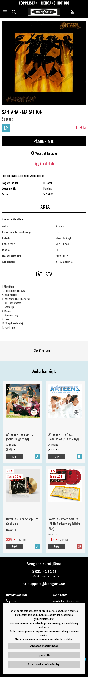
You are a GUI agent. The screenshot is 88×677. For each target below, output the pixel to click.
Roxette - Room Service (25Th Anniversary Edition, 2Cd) (64, 524)
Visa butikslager (46, 153)
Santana (7, 119)
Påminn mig (44, 141)
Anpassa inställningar (44, 645)
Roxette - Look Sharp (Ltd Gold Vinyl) (22, 521)
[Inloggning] (72, 12)
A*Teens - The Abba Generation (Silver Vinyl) (63, 436)
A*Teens (11, 444)
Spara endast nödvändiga (44, 664)
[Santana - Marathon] (44, 63)
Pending (47, 188)
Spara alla (44, 655)
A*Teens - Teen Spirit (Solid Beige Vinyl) (19, 436)
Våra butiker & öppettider (66, 601)
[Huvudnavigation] (5, 12)
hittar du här (66, 639)
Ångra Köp (11, 601)
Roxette (11, 529)
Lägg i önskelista (44, 163)
